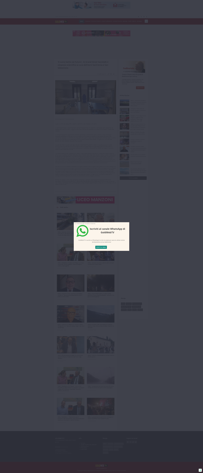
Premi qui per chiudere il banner (86, 223)
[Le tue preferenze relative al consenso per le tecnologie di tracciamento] (200, 470)
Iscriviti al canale (101, 247)
